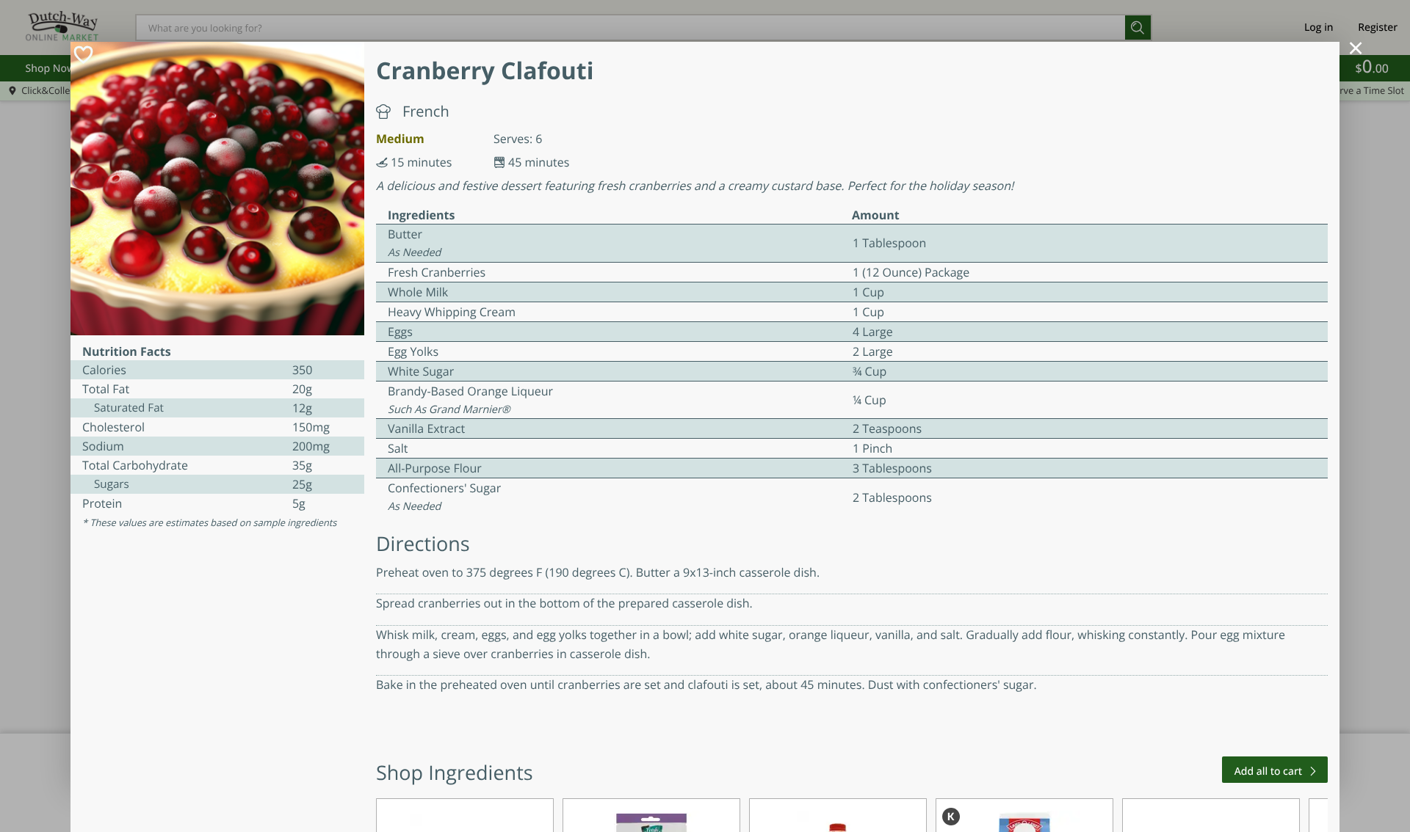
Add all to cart (1268, 771)
